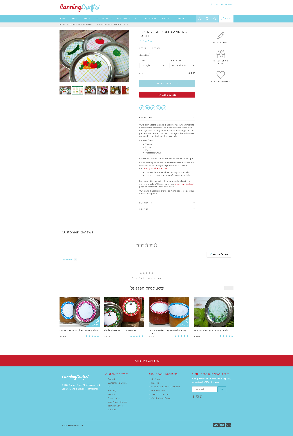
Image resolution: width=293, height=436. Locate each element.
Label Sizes (175, 60)
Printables (150, 19)
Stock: (142, 48)
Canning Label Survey (161, 398)
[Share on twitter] (147, 107)
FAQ (137, 19)
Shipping (143, 209)
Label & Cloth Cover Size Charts (165, 386)
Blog (165, 19)
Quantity (144, 55)
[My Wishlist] (207, 18)
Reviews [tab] (67, 259)
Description (145, 117)
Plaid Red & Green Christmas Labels (120, 330)
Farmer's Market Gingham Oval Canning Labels (167, 332)
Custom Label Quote (117, 382)
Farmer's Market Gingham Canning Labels (79, 330)
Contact (179, 19)
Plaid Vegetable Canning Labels (112, 24)
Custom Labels (104, 19)
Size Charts (123, 19)
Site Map (112, 409)
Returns (111, 394)
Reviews (155, 382)
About (74, 19)
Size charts (145, 203)
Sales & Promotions (160, 394)
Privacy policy (114, 398)
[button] (167, 95)
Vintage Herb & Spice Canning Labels (211, 330)
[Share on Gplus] (158, 107)
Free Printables (158, 390)
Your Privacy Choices (117, 402)
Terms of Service (115, 405)
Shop (86, 19)
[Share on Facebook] (141, 107)
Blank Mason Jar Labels (80, 24)
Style (142, 60)
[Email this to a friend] (163, 107)
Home (62, 19)
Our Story (155, 379)
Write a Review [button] (220, 254)
